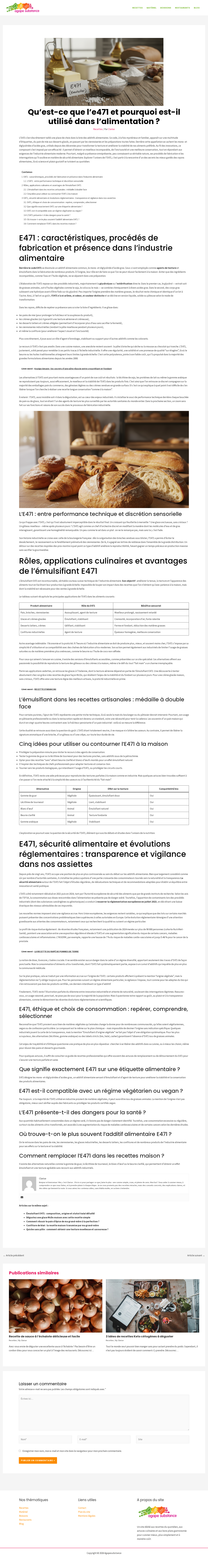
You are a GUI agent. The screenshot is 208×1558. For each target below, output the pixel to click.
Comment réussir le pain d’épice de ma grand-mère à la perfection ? (62, 1221)
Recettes (137, 7)
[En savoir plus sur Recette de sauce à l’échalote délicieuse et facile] (55, 1305)
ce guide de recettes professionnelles (84, 1055)
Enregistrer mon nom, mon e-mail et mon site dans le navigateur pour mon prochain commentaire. (72, 1451)
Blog (197, 7)
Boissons (165, 7)
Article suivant (196, 1255)
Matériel (151, 7)
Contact (82, 1507)
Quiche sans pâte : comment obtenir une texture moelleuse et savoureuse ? (67, 1229)
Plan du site (84, 1511)
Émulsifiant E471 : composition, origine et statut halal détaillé (60, 1213)
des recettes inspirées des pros (46, 546)
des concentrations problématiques (57, 917)
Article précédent (13, 1255)
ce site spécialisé (143, 659)
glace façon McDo (73, 675)
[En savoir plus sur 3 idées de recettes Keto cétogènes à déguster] (152, 1305)
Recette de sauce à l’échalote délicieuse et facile (44, 1336)
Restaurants (182, 7)
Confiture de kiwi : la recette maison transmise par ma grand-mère (62, 1225)
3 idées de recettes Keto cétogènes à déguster (139, 1336)
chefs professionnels (59, 764)
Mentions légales (86, 1515)
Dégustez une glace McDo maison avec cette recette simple (58, 1217)
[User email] (22, 1197)
